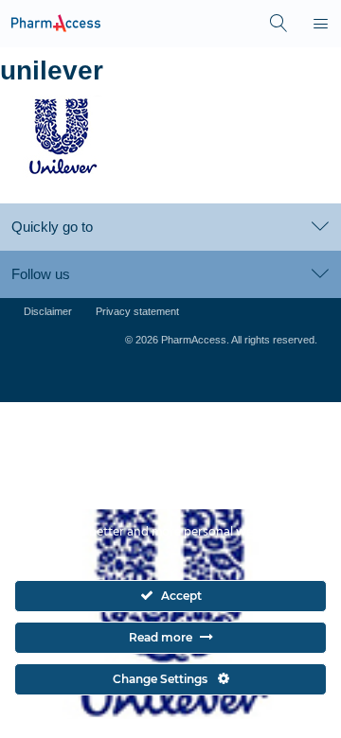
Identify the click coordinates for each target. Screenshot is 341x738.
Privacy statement (137, 311)
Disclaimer (48, 311)
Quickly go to (52, 227)
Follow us (40, 274)
